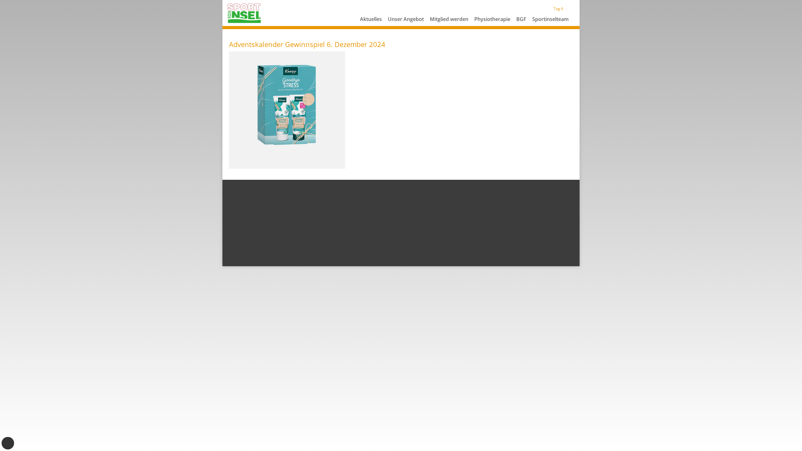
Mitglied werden (449, 19)
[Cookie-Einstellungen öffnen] (8, 443)
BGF (521, 19)
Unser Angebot (406, 19)
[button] (406, 26)
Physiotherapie (492, 19)
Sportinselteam (550, 19)
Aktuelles (371, 19)
